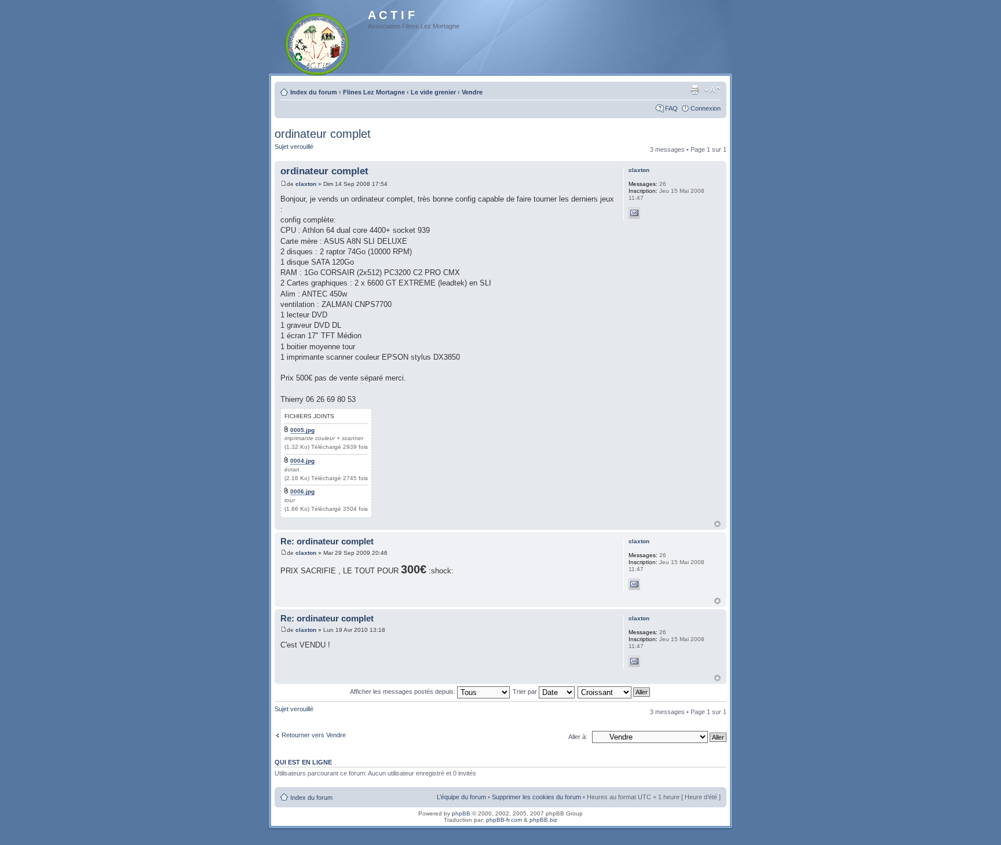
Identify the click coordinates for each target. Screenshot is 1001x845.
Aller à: (577, 736)
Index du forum (313, 92)
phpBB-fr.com (504, 820)
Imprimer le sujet (694, 90)
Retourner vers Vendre (314, 734)
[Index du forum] (318, 42)
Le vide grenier (433, 92)
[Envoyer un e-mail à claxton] (634, 213)
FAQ (671, 108)
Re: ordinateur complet (327, 541)
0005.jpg (302, 430)
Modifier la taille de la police (712, 90)
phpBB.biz (543, 820)
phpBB (461, 813)
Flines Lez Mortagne (374, 92)
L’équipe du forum (461, 796)
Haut (717, 524)
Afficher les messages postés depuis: (403, 691)
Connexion (706, 108)
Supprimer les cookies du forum (536, 796)
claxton (305, 184)
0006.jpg (302, 491)
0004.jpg (302, 461)
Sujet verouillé (294, 146)
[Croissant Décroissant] (614, 691)
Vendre (472, 92)
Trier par (526, 691)
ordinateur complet (323, 133)
